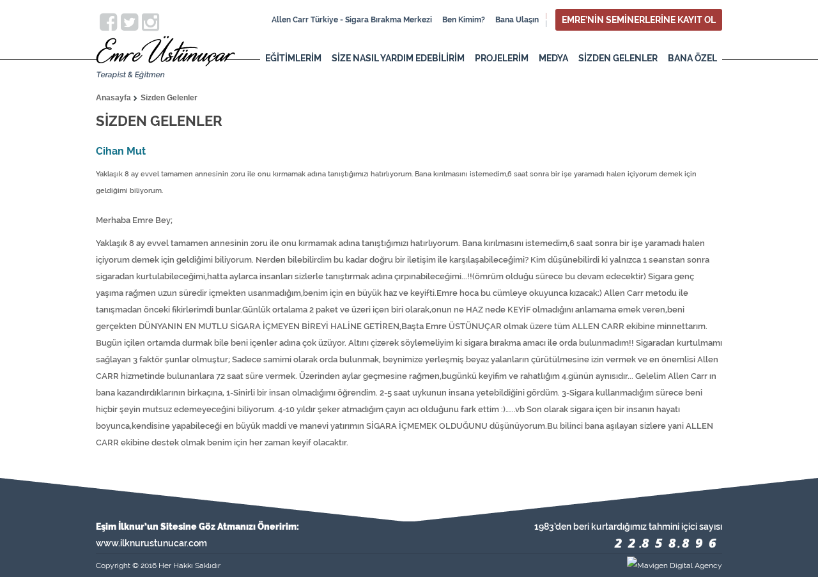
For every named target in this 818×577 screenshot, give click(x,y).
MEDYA (553, 58)
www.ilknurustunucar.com (151, 543)
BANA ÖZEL (692, 58)
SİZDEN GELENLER (618, 58)
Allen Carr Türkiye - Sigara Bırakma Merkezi (352, 19)
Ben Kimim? (463, 19)
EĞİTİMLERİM (293, 58)
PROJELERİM (502, 58)
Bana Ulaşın (517, 19)
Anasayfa (113, 97)
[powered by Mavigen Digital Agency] (565, 565)
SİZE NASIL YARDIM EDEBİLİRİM (398, 58)
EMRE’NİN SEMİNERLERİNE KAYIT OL (639, 20)
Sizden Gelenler (169, 97)
